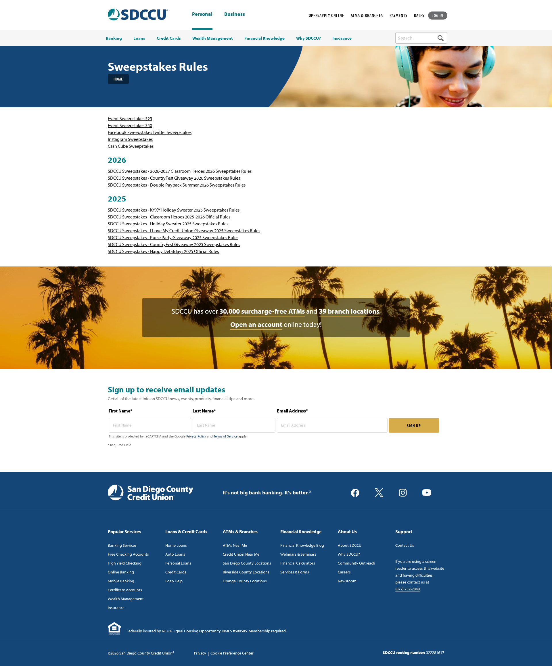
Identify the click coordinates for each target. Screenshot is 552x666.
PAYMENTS (398, 15)
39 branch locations (349, 311)
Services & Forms (294, 572)
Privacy (200, 653)
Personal (202, 14)
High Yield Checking (124, 563)
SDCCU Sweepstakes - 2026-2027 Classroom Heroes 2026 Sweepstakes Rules (180, 171)
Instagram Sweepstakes (130, 139)
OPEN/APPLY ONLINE (326, 15)
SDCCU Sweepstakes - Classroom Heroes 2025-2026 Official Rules (169, 217)
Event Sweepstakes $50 (130, 125)
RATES (419, 15)
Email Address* (292, 411)
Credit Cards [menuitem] (169, 38)
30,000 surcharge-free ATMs (262, 311)
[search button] (440, 37)
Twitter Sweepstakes (172, 132)
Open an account (256, 324)
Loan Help (174, 581)
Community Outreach (356, 563)
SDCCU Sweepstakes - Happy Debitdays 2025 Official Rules (163, 251)
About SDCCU (349, 545)
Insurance (116, 607)
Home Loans (176, 545)
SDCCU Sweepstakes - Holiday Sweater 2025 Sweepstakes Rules (168, 224)
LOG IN (437, 15)
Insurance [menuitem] (342, 38)
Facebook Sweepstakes (130, 132)
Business (234, 14)
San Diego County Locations (247, 563)
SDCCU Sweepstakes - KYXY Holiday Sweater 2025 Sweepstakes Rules (173, 210)
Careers (344, 572)
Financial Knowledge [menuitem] (264, 38)
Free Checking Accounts (128, 554)
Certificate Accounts (125, 589)
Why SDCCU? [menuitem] (308, 38)
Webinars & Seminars (298, 554)
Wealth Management (126, 598)
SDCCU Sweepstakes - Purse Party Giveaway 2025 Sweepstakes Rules (173, 237)
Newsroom (347, 581)
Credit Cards (175, 572)
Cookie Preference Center (232, 653)
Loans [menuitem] (139, 38)
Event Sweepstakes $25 (130, 118)
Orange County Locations (245, 581)
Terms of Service (225, 436)
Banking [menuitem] (114, 38)
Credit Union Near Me (241, 554)
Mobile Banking (121, 581)
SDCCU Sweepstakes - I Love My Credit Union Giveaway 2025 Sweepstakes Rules (184, 230)
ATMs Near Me (235, 545)
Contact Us (404, 545)
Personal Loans (178, 563)
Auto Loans (175, 554)
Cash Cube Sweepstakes (131, 146)
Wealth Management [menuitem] (212, 38)
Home (118, 79)
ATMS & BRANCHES (367, 15)
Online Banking (121, 572)
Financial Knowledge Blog (302, 545)
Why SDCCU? (349, 554)
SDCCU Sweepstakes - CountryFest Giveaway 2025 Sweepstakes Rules (174, 244)
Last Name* (204, 411)
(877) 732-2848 (407, 589)
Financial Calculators (297, 563)
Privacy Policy (196, 436)
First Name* (120, 411)
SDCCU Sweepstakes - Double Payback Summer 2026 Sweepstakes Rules (177, 185)
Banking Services (122, 545)
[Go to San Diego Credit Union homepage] (150, 492)
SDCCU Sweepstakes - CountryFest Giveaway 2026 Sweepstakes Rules (174, 178)
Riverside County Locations (246, 572)
